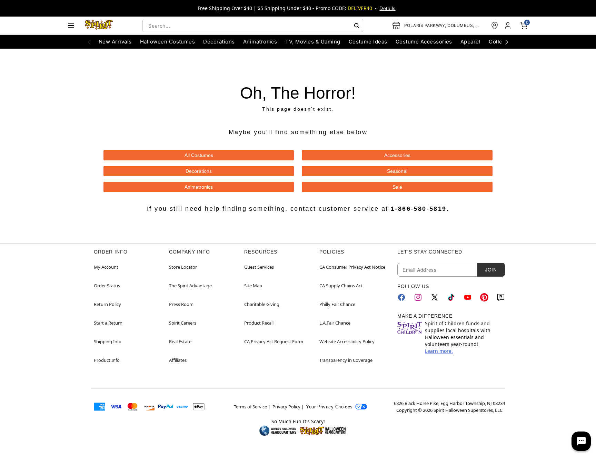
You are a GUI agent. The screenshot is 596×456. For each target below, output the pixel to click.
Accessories (397, 155)
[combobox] (253, 25)
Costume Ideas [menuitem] (368, 41)
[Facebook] (401, 297)
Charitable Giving (261, 304)
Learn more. (439, 351)
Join (491, 269)
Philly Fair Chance (337, 304)
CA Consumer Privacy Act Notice (352, 267)
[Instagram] (418, 297)
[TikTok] (451, 297)
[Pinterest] (484, 297)
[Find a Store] (494, 25)
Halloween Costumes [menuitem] (167, 41)
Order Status (107, 285)
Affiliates (178, 360)
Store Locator (183, 267)
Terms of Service (250, 407)
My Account (106, 267)
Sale (397, 187)
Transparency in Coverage (345, 360)
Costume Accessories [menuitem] (424, 41)
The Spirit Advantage (190, 285)
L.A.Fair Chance (334, 323)
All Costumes (199, 155)
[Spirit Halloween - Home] (99, 25)
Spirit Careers (182, 323)
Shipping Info (107, 341)
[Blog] (501, 297)
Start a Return (108, 323)
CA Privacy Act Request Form (273, 341)
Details (387, 8)
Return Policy (107, 304)
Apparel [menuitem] (470, 41)
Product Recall (259, 323)
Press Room (181, 304)
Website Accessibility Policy (347, 341)
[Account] (508, 25)
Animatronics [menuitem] (260, 41)
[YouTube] (468, 297)
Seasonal (397, 171)
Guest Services (259, 267)
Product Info (107, 360)
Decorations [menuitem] (219, 41)
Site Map (253, 285)
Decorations (199, 171)
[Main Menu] (71, 25)
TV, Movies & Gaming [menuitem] (312, 41)
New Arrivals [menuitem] (115, 41)
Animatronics (199, 187)
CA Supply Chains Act (340, 285)
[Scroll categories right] (506, 41)
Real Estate (180, 341)
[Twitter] (434, 297)
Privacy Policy (286, 407)
